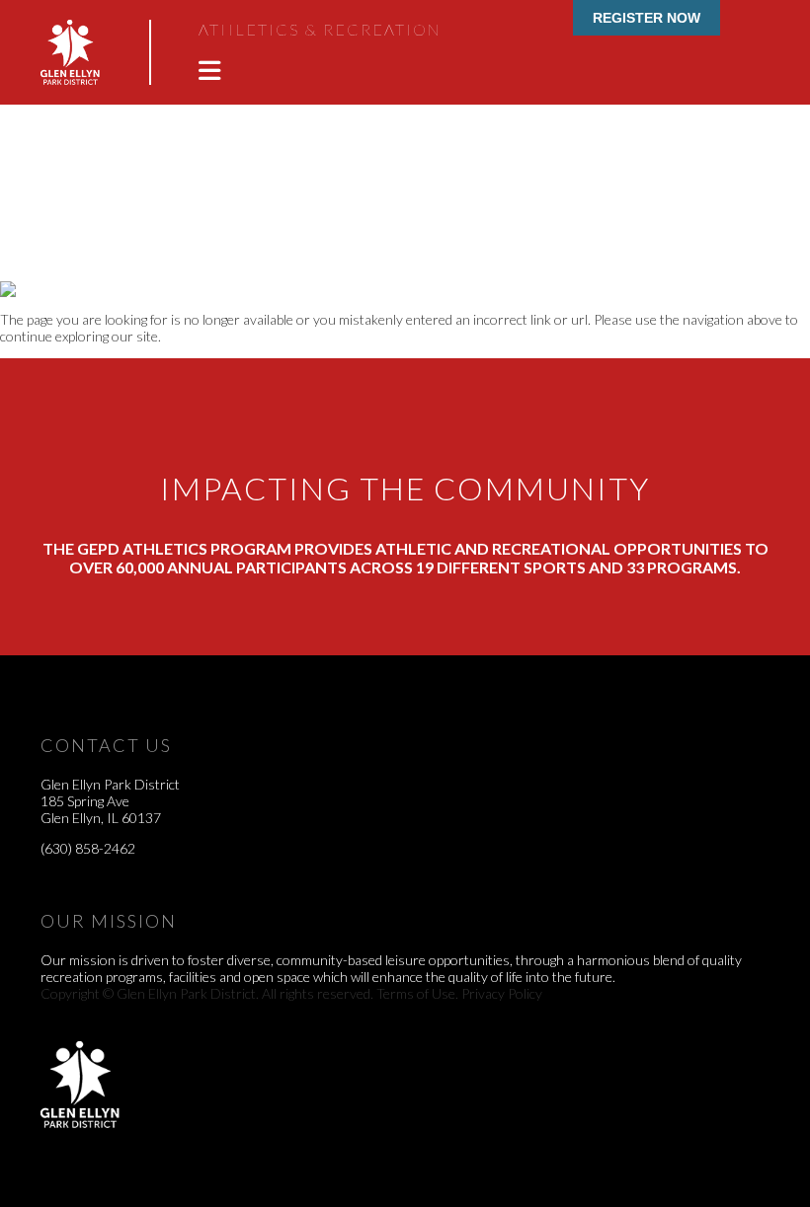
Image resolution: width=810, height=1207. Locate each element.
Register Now (646, 18)
